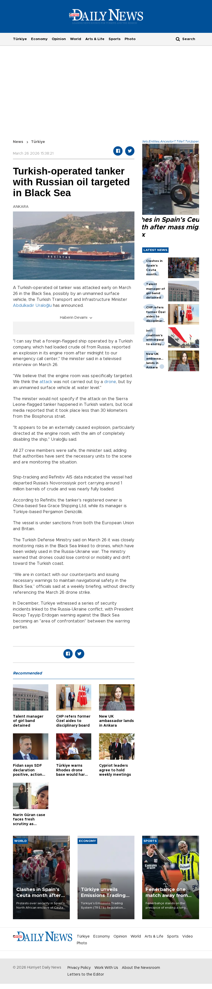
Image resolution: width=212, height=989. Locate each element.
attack (46, 382)
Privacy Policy (79, 968)
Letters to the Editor (85, 974)
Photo (130, 39)
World (75, 39)
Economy (39, 39)
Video (187, 936)
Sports (114, 39)
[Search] (178, 39)
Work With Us (106, 968)
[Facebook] (118, 151)
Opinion (59, 39)
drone (110, 382)
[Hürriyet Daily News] (106, 16)
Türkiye (20, 39)
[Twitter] (129, 151)
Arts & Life (94, 39)
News (18, 142)
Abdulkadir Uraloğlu (32, 305)
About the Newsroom (141, 968)
